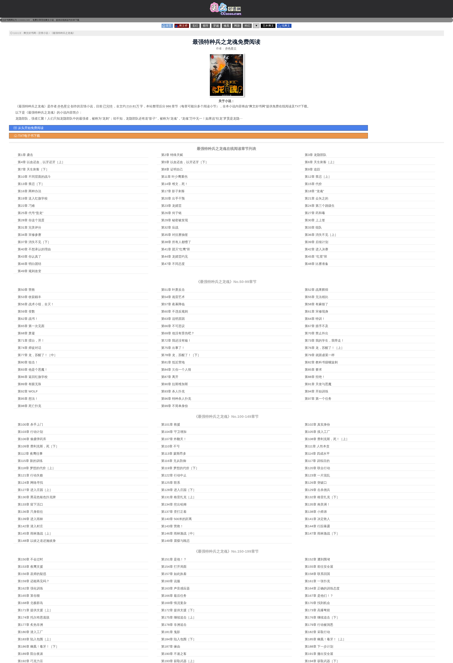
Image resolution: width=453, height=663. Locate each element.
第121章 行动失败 (30, 475)
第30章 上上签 (315, 220)
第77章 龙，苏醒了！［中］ (37, 355)
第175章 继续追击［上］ (178, 617)
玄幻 (195, 25)
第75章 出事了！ (173, 348)
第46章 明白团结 (29, 264)
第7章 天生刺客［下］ (33, 169)
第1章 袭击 (25, 155)
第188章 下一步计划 (319, 646)
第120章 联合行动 (317, 468)
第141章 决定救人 (317, 519)
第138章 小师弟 (316, 511)
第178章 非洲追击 (174, 625)
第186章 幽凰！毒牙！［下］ (38, 646)
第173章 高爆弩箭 (317, 610)
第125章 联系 (170, 482)
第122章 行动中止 (174, 475)
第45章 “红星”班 (316, 256)
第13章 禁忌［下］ (31, 184)
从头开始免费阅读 (31, 128)
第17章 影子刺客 (173, 191)
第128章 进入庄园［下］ (178, 490)
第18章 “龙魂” (314, 191)
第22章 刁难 (26, 205)
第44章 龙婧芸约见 (174, 256)
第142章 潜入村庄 (30, 526)
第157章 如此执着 (174, 574)
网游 (237, 25)
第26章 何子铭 (171, 213)
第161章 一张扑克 (317, 581)
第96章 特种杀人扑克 (176, 398)
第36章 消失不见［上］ (321, 235)
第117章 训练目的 (317, 461)
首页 (168, 25)
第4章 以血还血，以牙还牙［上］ (41, 162)
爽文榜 (183, 25)
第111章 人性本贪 (317, 446)
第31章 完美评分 (29, 227)
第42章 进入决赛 (316, 249)
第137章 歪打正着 (174, 511)
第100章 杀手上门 (30, 424)
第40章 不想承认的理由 (34, 249)
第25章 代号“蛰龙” (30, 213)
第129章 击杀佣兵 (317, 490)
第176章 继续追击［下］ (322, 617)
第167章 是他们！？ (319, 595)
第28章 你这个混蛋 (31, 220)
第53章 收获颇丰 (29, 297)
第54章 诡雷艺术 (173, 297)
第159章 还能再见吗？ (33, 581)
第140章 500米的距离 (176, 519)
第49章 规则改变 (29, 271)
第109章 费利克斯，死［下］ (38, 446)
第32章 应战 (169, 227)
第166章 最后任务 (174, 595)
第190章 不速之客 (174, 654)
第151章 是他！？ (174, 559)
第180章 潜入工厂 (30, 632)
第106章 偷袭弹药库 (32, 439)
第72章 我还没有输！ (176, 340)
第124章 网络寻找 (30, 482)
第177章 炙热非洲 (30, 625)
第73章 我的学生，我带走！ (324, 340)
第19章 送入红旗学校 (33, 198)
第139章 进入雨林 (30, 519)
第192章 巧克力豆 (30, 661)
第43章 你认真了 (29, 256)
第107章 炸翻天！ (174, 439)
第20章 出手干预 (173, 198)
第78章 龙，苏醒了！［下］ (181, 355)
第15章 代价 (313, 184)
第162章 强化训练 (30, 588)
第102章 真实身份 (317, 424)
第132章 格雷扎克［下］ (322, 497)
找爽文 (286, 25)
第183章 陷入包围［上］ (35, 639)
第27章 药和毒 (315, 213)
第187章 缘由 (170, 646)
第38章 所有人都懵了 (176, 242)
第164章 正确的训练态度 (322, 588)
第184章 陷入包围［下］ (178, 639)
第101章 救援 (170, 424)
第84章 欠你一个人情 (176, 369)
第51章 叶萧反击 (173, 289)
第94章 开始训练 (316, 391)
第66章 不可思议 (173, 326)
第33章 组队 (313, 227)
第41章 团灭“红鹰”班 (175, 249)
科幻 (247, 25)
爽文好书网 (30, 33)
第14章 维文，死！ (174, 184)
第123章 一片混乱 (317, 475)
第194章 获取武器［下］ (322, 661)
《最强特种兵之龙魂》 (62, 33)
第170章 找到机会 (317, 603)
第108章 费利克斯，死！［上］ (327, 439)
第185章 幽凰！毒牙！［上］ (325, 639)
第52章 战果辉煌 (316, 289)
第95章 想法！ (28, 398)
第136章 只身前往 (30, 511)
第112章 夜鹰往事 (30, 453)
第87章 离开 (169, 377)
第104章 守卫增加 (174, 432)
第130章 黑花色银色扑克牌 (37, 497)
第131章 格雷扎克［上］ (178, 497)
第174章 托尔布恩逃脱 (33, 617)
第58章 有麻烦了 (316, 304)
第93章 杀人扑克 (173, 391)
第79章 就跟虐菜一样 (320, 355)
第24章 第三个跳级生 (320, 205)
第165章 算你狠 (29, 595)
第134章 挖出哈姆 (174, 504)
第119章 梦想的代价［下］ (180, 468)
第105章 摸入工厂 (317, 432)
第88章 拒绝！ (315, 377)
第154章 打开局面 (174, 566)
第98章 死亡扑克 (29, 406)
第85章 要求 (313, 369)
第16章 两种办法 (29, 191)
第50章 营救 (26, 289)
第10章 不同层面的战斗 (34, 176)
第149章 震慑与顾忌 (175, 541)
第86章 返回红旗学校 (33, 377)
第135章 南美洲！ (317, 504)
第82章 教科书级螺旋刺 (321, 362)
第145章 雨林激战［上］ (35, 533)
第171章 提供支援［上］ (35, 610)
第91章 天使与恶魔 (318, 384)
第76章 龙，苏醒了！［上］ (324, 348)
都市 (205, 25)
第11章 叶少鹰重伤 (174, 176)
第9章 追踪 (312, 169)
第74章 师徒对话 (29, 348)
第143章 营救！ (172, 526)
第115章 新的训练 (30, 461)
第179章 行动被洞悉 (319, 625)
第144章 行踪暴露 (317, 526)
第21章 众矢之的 (316, 198)
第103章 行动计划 (30, 432)
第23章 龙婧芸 (171, 205)
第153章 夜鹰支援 (30, 566)
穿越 (216, 25)
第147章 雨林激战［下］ (322, 533)
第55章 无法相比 (316, 297)
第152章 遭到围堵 (317, 559)
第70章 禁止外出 (316, 333)
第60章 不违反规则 (174, 311)
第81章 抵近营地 (173, 362)
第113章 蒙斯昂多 (173, 453)
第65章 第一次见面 (31, 326)
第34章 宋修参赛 (29, 235)
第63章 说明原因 (173, 319)
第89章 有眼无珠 (29, 384)
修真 (226, 25)
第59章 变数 (26, 311)
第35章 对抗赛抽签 (174, 235)
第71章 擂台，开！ (31, 340)
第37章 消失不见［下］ (34, 242)
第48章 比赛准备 (316, 264)
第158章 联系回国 (317, 574)
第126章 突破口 (316, 482)
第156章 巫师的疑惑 (32, 574)
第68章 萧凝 (26, 333)
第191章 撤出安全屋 (319, 654)
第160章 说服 (170, 581)
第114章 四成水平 (317, 453)
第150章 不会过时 (30, 559)
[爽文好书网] (226, 15)
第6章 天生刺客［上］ (320, 162)
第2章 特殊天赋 (172, 155)
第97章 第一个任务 (318, 398)
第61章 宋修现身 (316, 311)
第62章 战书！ (28, 319)
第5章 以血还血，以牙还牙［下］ (184, 162)
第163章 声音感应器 (175, 588)
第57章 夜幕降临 (173, 304)
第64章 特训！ (315, 319)
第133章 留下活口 (30, 504)
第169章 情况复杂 (174, 603)
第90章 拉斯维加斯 (174, 384)
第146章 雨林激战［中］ (178, 533)
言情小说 (43, 33)
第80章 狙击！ (28, 362)
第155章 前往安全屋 (319, 566)
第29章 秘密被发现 (174, 220)
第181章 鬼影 (170, 632)
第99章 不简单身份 (174, 406)
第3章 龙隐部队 (315, 155)
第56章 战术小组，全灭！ (36, 304)
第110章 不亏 (170, 446)
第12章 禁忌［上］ (318, 176)
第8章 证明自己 (172, 169)
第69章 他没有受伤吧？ (177, 333)
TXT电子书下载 (29, 135)
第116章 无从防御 (173, 461)
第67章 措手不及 (316, 326)
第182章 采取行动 (317, 632)
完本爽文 (268, 25)
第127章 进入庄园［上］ (35, 490)
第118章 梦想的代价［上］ (36, 468)
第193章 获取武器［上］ (178, 661)
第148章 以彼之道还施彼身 (37, 541)
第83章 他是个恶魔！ (33, 369)
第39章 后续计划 (316, 242)
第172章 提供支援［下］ (178, 610)
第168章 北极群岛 (30, 603)
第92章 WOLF (28, 391)
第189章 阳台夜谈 (30, 654)
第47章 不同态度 (173, 264)
